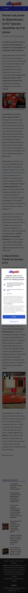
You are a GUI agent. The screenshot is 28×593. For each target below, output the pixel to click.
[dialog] (14, 296)
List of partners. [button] (9, 303)
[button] (14, 294)
